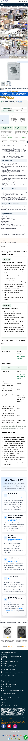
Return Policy (4, 699)
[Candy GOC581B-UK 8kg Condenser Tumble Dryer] (14, 70)
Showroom (5, 654)
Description (4, 141)
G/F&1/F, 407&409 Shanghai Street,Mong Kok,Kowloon (11, 657)
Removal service (8, 114)
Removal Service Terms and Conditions (10, 705)
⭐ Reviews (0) (13, 141)
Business (3, 701)
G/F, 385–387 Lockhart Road (9, 665)
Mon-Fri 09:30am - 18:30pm (9, 693)
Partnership (3, 702)
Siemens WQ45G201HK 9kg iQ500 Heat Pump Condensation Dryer (7, 641)
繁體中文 (3, 4)
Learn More (3, 105)
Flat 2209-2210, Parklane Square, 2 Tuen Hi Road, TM (13, 673)
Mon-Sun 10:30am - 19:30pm (9, 659)
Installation (22, 141)
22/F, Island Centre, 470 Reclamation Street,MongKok (10, 682)
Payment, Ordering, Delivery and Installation (11, 697)
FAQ (2, 704)
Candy (2, 88)
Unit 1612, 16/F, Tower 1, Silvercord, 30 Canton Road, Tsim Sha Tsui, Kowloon (12, 691)
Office (4, 688)
